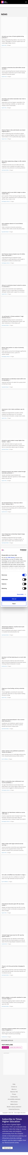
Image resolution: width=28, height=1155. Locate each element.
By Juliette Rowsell (5, 231)
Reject (14, 603)
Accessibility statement (14, 1099)
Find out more (7, 1148)
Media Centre (14, 1104)
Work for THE (14, 1092)
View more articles (7, 1040)
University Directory (14, 1109)
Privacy (14, 1094)
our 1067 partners (10, 557)
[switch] (24, 579)
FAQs (14, 1084)
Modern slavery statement (14, 1107)
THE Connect (14, 1102)
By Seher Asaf (4, 511)
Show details (20, 594)
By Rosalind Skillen (5, 170)
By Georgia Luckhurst (6, 201)
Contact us (14, 1086)
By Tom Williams (5, 759)
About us (14, 1089)
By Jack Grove (4, 76)
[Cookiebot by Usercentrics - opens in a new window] (20, 550)
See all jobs (5, 1047)
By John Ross (4, 45)
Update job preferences (15, 1047)
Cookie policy (14, 1097)
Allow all (14, 599)
